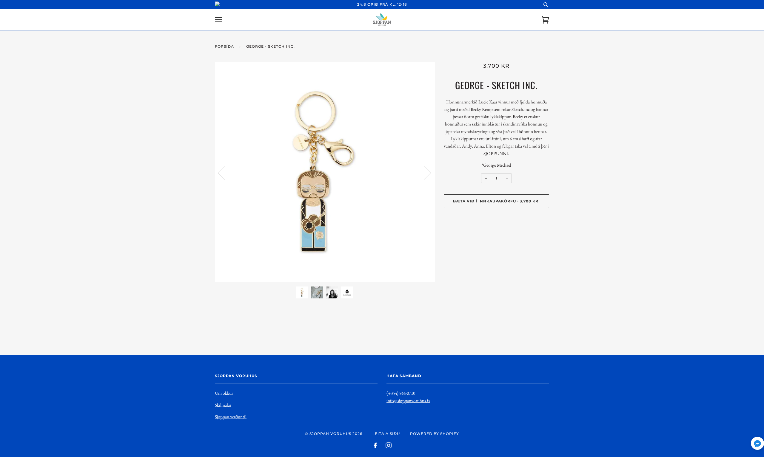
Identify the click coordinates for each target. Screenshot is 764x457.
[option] (325, 172)
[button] (757, 445)
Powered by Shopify (434, 433)
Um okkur (224, 393)
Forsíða (224, 46)
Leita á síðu (386, 433)
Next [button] (424, 172)
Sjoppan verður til (231, 416)
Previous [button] (225, 172)
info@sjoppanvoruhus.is (408, 400)
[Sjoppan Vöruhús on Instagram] (389, 446)
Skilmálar (223, 405)
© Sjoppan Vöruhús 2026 (333, 433)
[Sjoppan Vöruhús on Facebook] (375, 446)
